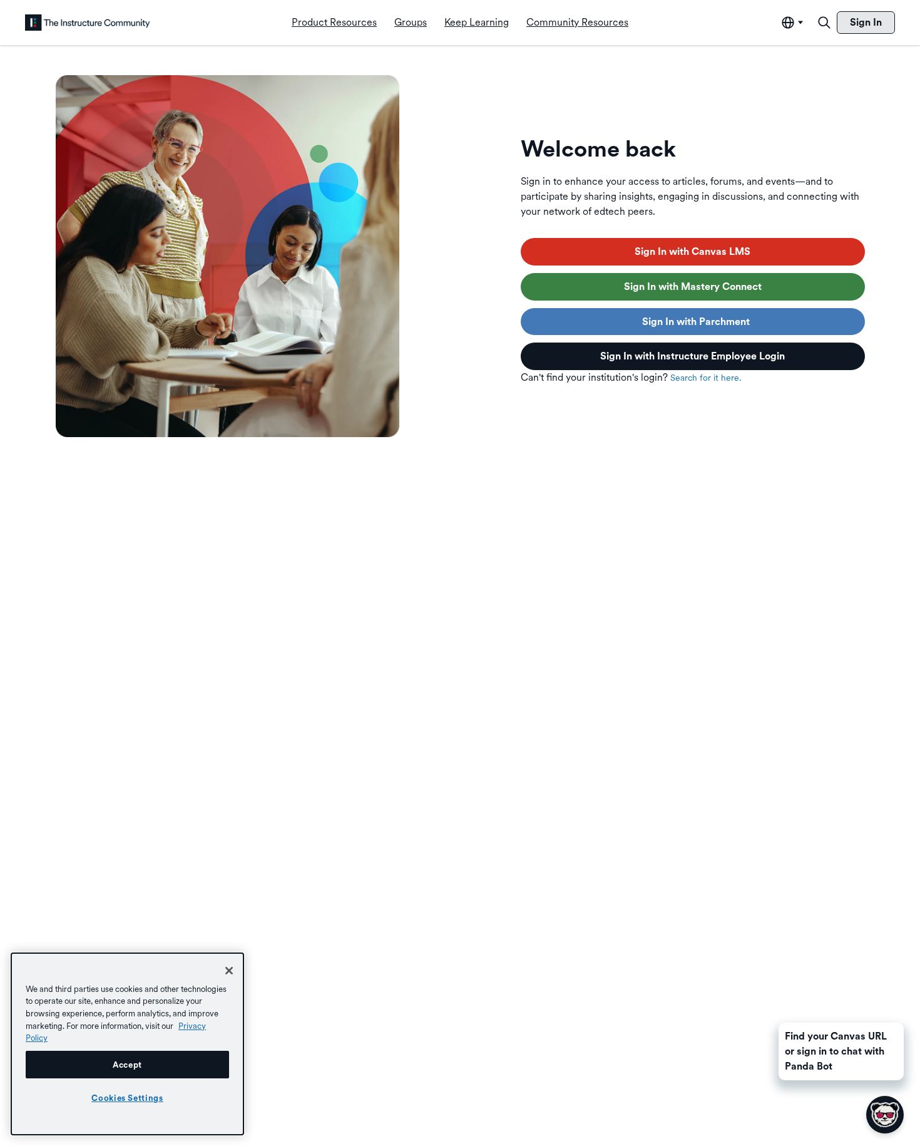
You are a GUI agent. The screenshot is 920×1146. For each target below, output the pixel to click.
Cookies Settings (127, 1098)
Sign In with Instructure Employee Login (692, 356)
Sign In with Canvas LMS (692, 251)
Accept (127, 1065)
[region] (127, 1044)
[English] (87, 22)
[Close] (229, 970)
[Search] (824, 22)
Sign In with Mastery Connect (693, 286)
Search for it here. (705, 378)
